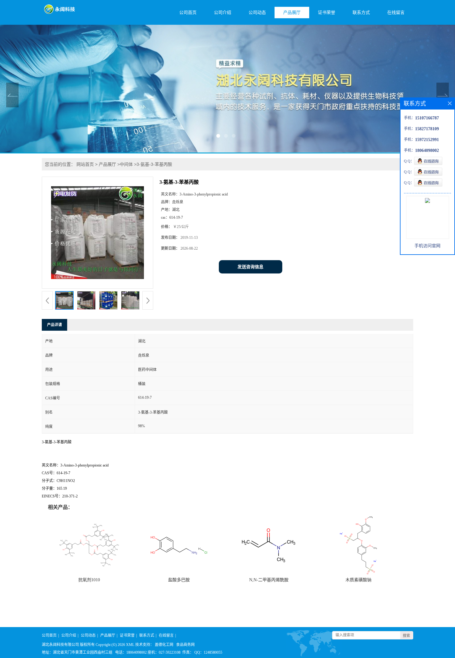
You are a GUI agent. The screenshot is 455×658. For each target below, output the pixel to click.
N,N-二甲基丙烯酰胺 (268, 580)
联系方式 (361, 12)
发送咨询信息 (250, 266)
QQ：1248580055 (208, 652)
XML (130, 645)
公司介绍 (222, 12)
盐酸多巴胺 (179, 580)
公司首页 (188, 12)
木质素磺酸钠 (358, 580)
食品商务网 (185, 645)
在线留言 (396, 12)
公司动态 (257, 12)
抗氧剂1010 (89, 580)
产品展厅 (292, 12)
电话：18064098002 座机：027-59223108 (147, 652)
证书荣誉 (326, 12)
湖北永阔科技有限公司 (60, 645)
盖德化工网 (164, 645)
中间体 (126, 164)
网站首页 (85, 164)
